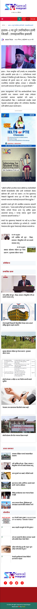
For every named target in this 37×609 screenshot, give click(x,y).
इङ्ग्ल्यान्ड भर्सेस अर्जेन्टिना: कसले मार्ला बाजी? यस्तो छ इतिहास (23, 484)
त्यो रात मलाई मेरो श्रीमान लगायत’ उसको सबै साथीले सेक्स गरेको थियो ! (23, 538)
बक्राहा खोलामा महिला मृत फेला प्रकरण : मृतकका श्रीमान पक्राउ (17, 352)
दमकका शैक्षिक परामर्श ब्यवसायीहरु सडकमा (22, 455)
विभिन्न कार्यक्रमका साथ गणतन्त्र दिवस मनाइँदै (23, 494)
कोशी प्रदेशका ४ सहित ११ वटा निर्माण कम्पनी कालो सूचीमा (17, 380)
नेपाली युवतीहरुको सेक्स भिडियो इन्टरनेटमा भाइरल (21, 558)
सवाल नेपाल (9, 39)
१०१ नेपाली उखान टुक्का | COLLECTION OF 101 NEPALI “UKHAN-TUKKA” (24, 518)
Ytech (23, 607)
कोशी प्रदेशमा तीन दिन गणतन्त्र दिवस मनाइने (15, 435)
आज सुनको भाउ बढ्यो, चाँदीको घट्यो (22, 473)
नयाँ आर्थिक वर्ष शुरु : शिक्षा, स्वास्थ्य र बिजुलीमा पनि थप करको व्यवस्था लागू (18, 296)
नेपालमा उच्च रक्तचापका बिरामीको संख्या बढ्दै (16, 407)
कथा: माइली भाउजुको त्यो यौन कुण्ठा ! (22, 527)
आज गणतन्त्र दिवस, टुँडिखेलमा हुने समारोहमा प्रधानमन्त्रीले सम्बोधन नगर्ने (22, 504)
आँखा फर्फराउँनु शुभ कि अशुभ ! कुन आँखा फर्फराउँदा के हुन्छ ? (22, 548)
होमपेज (3, 25)
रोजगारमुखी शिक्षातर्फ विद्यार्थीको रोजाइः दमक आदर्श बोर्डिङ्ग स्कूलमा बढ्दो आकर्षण (18, 324)
